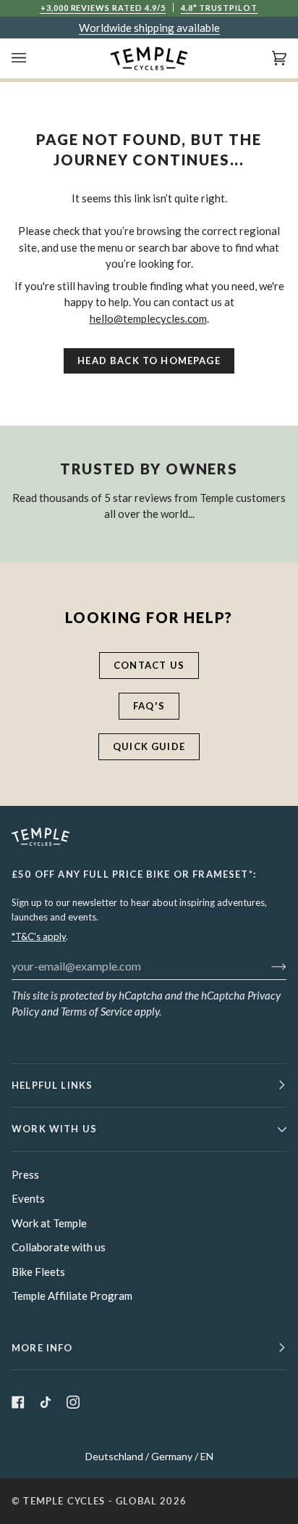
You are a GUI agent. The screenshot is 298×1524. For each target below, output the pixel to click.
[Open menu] (33, 58)
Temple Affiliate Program (72, 1295)
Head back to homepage (149, 360)
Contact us (149, 665)
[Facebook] (18, 1402)
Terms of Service (96, 1011)
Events (28, 1198)
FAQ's (149, 706)
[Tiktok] (45, 1402)
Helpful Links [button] (52, 1085)
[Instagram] (73, 1402)
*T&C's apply (39, 936)
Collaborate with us (59, 1246)
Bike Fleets (38, 1271)
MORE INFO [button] (42, 1348)
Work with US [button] (54, 1128)
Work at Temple (49, 1223)
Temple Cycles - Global (90, 1501)
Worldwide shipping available (149, 27)
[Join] (267, 965)
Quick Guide (149, 746)
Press (25, 1174)
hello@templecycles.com (148, 318)
